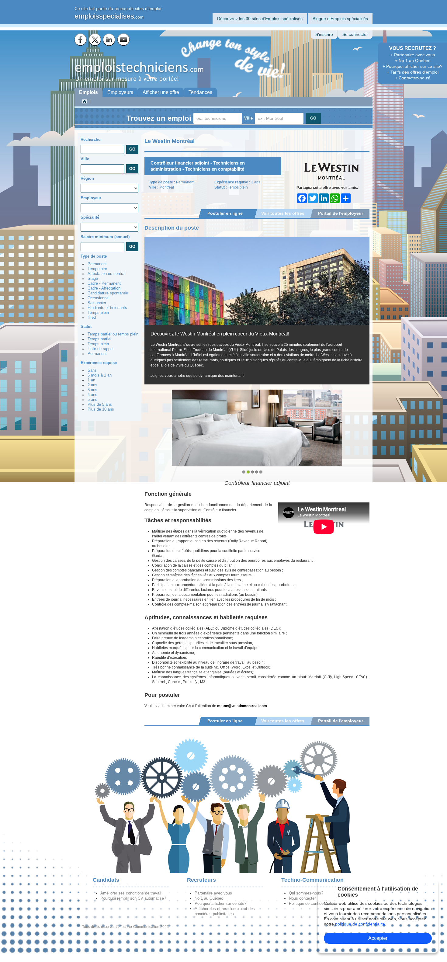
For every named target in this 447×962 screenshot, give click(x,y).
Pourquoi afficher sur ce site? (220, 903)
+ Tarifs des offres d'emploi (412, 72)
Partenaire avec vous (213, 893)
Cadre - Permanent (104, 283)
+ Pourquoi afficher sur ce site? (412, 66)
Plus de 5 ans (100, 404)
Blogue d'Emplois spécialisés (340, 18)
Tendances (200, 92)
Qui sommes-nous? (306, 893)
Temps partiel (99, 339)
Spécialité (90, 217)
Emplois (88, 92)
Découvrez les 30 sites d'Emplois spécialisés (260, 18)
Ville (248, 118)
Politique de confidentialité (312, 903)
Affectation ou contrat (107, 274)
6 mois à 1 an (100, 375)
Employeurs (120, 92)
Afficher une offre (161, 92)
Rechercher (91, 139)
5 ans (92, 400)
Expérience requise (99, 362)
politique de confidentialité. (360, 924)
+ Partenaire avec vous (412, 54)
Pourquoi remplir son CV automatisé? (133, 898)
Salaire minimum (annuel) (105, 236)
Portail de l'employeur (340, 213)
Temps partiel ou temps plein (113, 334)
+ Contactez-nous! (412, 77)
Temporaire (97, 269)
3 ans (92, 390)
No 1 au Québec (209, 898)
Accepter (377, 938)
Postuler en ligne (225, 213)
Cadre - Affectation (104, 288)
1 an (91, 380)
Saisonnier (97, 303)
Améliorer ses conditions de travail (130, 893)
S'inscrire (324, 34)
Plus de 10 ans (101, 409)
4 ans (92, 395)
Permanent (97, 264)
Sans (92, 370)
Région (87, 178)
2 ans (92, 385)
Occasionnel (98, 298)
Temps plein (98, 313)
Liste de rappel (100, 349)
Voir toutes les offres (282, 213)
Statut (86, 326)
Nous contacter (302, 898)
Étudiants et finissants (107, 308)
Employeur (91, 198)
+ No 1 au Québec (412, 60)
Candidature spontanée (108, 293)
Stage (93, 278)
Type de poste (94, 256)
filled (92, 317)
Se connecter (355, 34)
